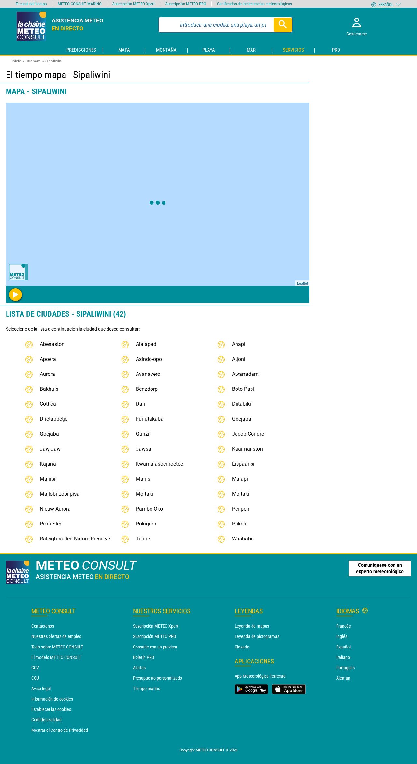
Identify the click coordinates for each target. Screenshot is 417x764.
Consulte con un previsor (155, 646)
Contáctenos (42, 626)
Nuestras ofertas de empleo (56, 636)
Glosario (242, 646)
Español (343, 646)
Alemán (343, 678)
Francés (343, 626)
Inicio (16, 61)
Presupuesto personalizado (157, 678)
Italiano (343, 657)
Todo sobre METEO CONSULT (57, 646)
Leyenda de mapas (252, 626)
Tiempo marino (146, 688)
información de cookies (52, 699)
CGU (35, 678)
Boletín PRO (143, 657)
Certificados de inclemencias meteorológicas (254, 3)
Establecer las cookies (51, 709)
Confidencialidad (46, 719)
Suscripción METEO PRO (154, 636)
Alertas (139, 667)
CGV (35, 667)
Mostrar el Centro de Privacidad (59, 730)
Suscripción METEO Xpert (155, 626)
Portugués (345, 667)
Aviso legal (41, 688)
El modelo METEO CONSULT (56, 657)
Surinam (33, 61)
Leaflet (302, 283)
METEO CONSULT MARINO (80, 3)
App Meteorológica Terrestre (260, 676)
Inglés (341, 636)
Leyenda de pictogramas (257, 636)
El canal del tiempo (31, 3)
